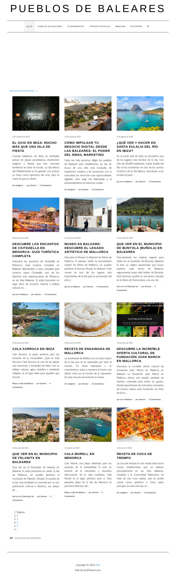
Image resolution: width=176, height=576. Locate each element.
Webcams (120, 26)
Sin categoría (17, 185)
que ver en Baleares (124, 182)
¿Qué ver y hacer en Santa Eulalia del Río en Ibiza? (137, 147)
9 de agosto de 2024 (125, 137)
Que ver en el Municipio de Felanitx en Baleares (34, 458)
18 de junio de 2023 (72, 343)
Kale (98, 565)
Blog (29, 26)
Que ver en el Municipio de (127, 286)
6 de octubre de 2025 (21, 137)
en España (136, 26)
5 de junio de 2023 (72, 448)
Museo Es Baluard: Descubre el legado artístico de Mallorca (86, 248)
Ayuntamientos (75, 26)
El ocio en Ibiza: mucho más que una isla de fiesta (34, 147)
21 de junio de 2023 (72, 238)
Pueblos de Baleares (88, 8)
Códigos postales (99, 26)
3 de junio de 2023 (124, 448)
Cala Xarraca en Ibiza (33, 349)
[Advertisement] (88, 58)
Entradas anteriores (28, 538)
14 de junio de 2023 (125, 343)
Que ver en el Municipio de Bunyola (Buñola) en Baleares (139, 248)
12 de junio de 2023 (20, 448)
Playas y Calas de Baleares (22, 383)
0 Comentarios (46, 185)
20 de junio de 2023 (20, 343)
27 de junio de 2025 (72, 137)
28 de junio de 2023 (20, 238)
